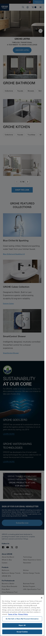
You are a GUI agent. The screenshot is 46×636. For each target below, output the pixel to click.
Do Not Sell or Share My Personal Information (22, 619)
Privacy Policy (23, 614)
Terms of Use (13, 614)
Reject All (22, 625)
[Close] (41, 597)
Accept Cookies (22, 632)
